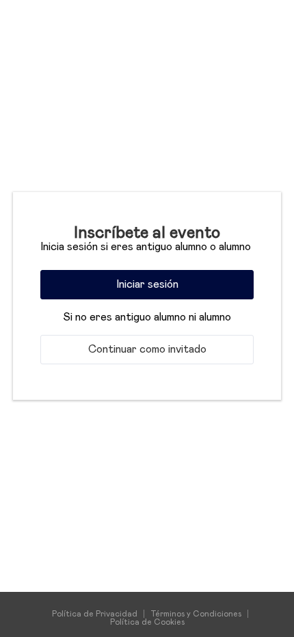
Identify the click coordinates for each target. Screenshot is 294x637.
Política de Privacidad (94, 614)
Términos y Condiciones (195, 614)
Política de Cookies (147, 622)
